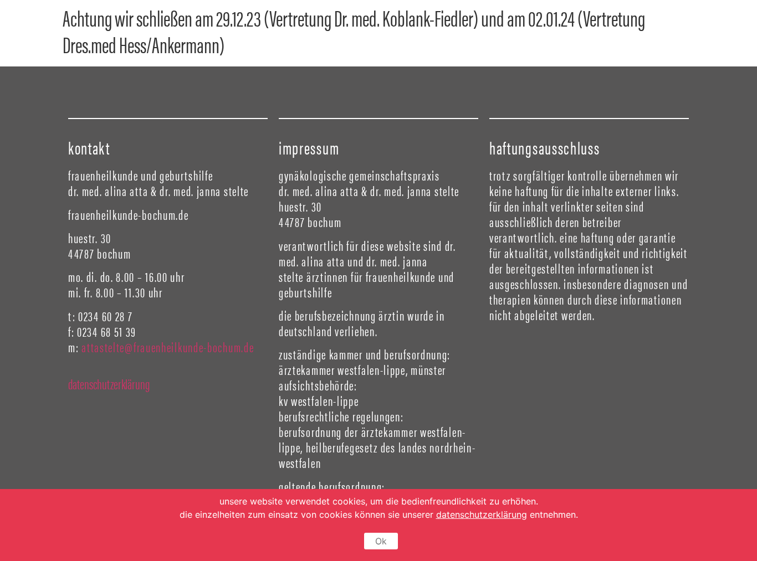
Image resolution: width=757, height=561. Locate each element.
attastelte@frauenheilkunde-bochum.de (167, 346)
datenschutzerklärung (109, 383)
